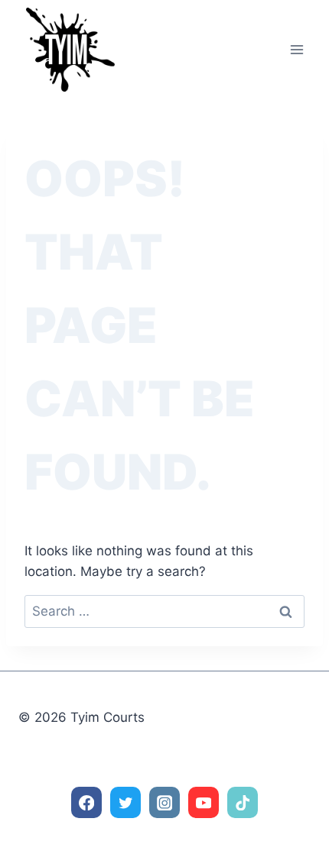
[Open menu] (296, 49)
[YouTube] (204, 802)
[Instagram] (165, 802)
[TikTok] (243, 802)
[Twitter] (126, 802)
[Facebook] (87, 802)
